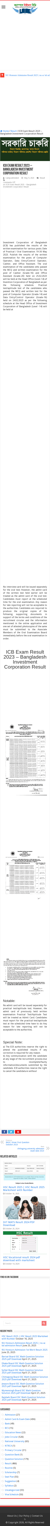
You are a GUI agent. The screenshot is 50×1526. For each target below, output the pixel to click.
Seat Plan (9, 1476)
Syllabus (9, 1485)
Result (14, 131)
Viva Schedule (12, 1494)
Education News (13, 1432)
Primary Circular (13, 1450)
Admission (10, 1414)
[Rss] (25, 1519)
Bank (7, 1423)
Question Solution (14, 1459)
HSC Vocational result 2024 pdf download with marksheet (21, 1259)
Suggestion (10, 1481)
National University (14, 1441)
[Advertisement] (25, 42)
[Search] (44, 1323)
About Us (12, 1516)
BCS (7, 1428)
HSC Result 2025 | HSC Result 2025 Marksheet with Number (23, 1189)
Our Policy (24, 1516)
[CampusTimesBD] (25, 8)
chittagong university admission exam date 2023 (30, 1149)
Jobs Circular (11, 1437)
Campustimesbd (12, 178)
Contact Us (37, 1516)
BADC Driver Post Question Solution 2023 (17, 1142)
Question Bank (12, 1454)
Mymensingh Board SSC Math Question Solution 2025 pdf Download (21, 1391)
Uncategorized (12, 1490)
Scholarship (11, 1472)
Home (5, 131)
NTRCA (8, 1445)
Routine (9, 1468)
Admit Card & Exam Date (17, 1419)
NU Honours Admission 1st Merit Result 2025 (25, 1350)
